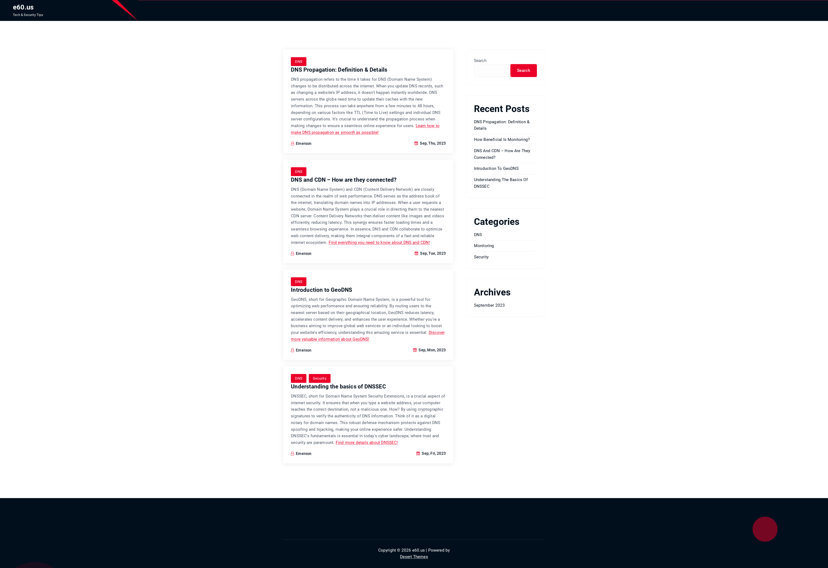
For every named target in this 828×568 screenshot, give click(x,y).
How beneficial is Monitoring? (502, 139)
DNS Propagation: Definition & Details (339, 69)
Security (319, 378)
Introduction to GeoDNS (321, 290)
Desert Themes (414, 556)
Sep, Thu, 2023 (432, 143)
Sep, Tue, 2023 (432, 253)
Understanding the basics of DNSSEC (338, 386)
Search (480, 60)
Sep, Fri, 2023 (433, 453)
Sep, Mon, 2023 (432, 350)
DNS (298, 61)
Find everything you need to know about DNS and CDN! (379, 242)
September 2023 (489, 305)
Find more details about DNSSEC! (367, 442)
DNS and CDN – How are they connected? (344, 180)
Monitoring (484, 245)
